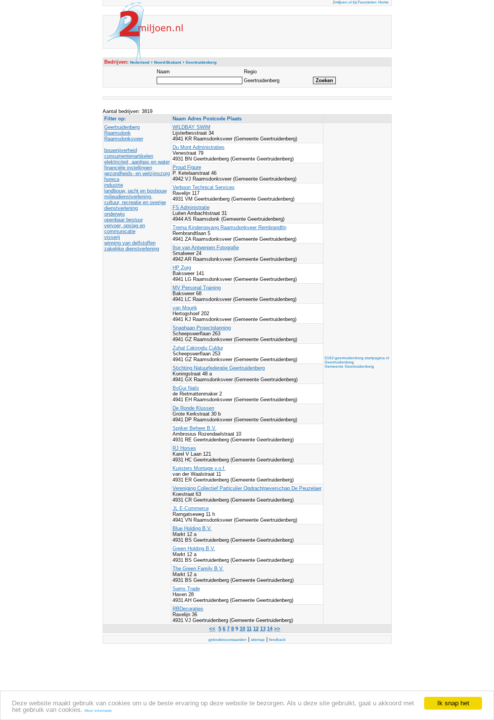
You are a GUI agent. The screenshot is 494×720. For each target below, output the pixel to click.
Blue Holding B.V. (192, 528)
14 (269, 629)
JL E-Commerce (191, 508)
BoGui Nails (186, 388)
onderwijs (114, 214)
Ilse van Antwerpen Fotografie (206, 247)
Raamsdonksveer (123, 139)
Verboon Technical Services (204, 187)
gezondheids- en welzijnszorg (137, 173)
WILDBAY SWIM (191, 127)
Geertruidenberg (122, 127)
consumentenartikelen (128, 156)
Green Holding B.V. (194, 548)
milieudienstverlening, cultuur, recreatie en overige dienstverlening (135, 202)
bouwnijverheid (120, 150)
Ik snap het (453, 703)
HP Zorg (182, 267)
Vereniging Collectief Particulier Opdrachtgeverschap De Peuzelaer (247, 488)
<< (212, 629)
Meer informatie (98, 710)
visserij (112, 237)
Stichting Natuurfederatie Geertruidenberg (219, 368)
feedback (277, 639)
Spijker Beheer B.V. (195, 428)
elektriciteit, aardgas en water (137, 162)
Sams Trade (186, 589)
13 (263, 629)
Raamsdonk (117, 133)
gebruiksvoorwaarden (227, 639)
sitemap (258, 639)
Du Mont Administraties (199, 147)
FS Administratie (191, 207)
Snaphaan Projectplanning (202, 328)
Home (383, 2)
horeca (111, 179)
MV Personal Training (197, 288)
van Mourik (185, 308)
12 (256, 629)
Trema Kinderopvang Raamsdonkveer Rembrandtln (229, 227)
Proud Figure (187, 167)
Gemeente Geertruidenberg (349, 366)
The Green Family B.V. (198, 568)
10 (242, 629)
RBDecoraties (188, 609)
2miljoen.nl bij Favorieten (355, 2)
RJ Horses (184, 448)
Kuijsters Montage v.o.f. (199, 468)
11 (249, 629)
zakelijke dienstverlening (131, 249)
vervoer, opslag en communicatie (124, 228)
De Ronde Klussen (193, 408)
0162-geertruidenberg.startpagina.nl (357, 358)
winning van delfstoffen (130, 243)
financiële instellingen (128, 168)
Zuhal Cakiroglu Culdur (198, 348)
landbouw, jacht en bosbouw (135, 191)
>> (277, 629)
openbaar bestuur (123, 220)
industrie (113, 185)
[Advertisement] (355, 240)
